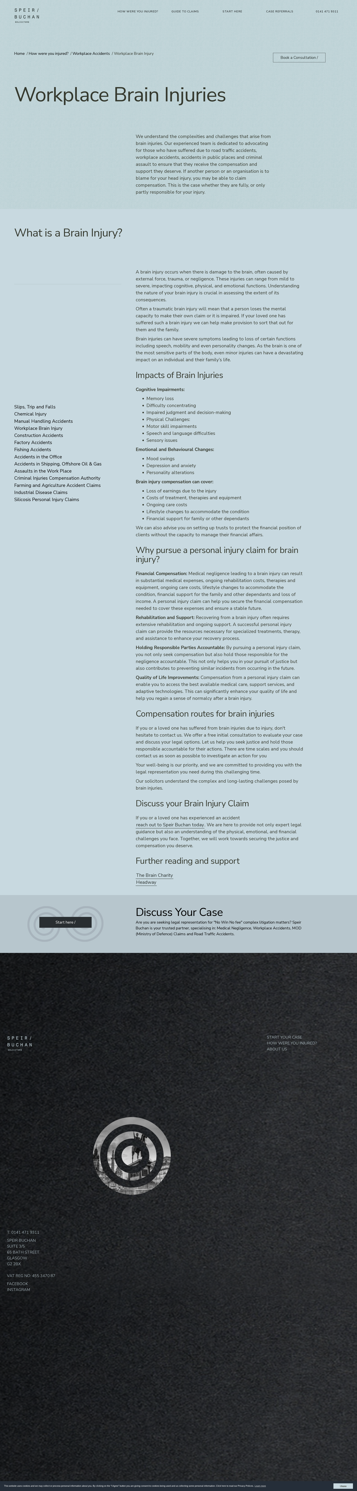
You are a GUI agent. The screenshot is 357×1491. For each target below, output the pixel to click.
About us (277, 1049)
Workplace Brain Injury (38, 428)
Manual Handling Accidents (43, 421)
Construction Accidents (38, 435)
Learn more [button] (260, 1486)
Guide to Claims (185, 11)
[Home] (19, 1043)
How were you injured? (138, 11)
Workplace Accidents (91, 53)
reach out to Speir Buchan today (170, 825)
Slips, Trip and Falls (35, 407)
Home (19, 53)
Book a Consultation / (299, 57)
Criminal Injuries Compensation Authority (57, 478)
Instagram (18, 1289)
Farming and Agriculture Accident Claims (57, 485)
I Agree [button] (343, 1486)
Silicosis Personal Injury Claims (46, 499)
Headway (146, 882)
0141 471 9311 (327, 11)
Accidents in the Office (38, 457)
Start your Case (284, 1037)
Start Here (232, 11)
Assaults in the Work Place (43, 471)
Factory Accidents (33, 442)
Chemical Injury (30, 414)
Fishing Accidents (32, 449)
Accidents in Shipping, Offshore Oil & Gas (58, 464)
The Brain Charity (154, 875)
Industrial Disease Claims (40, 492)
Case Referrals (279, 11)
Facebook (17, 1284)
